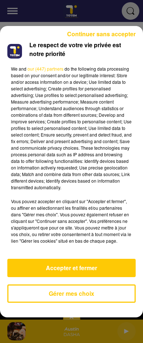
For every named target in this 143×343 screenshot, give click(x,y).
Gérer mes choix (71, 293)
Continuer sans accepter (101, 34)
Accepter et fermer (71, 268)
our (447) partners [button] (45, 69)
